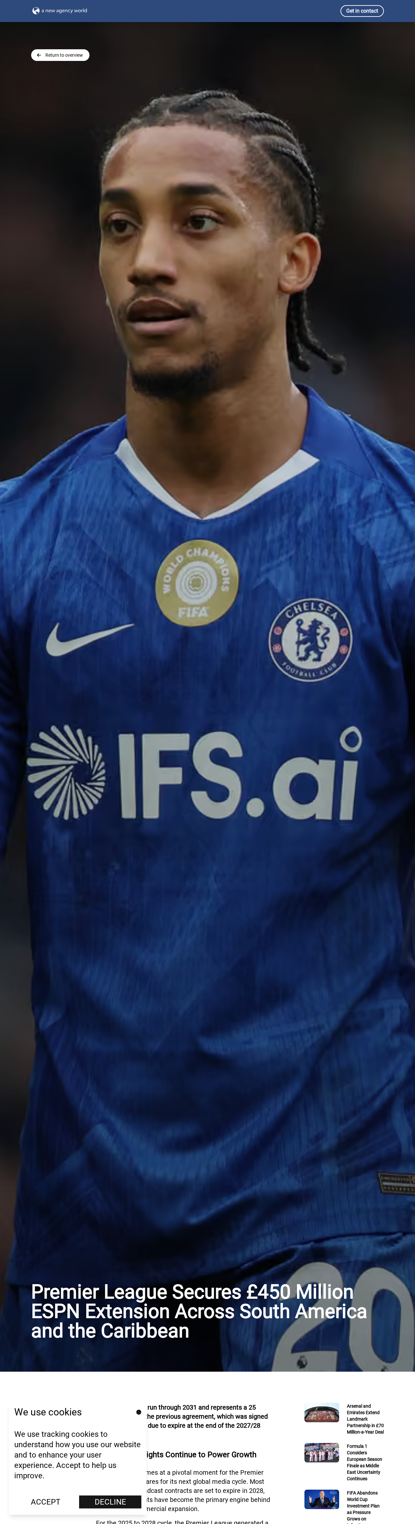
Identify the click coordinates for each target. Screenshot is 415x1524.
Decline (110, 1501)
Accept (45, 1501)
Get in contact (362, 11)
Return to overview (64, 55)
